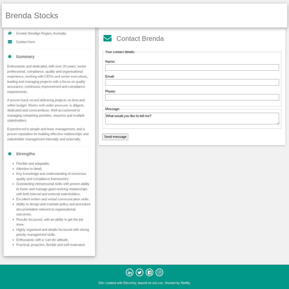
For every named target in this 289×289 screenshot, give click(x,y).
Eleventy (130, 283)
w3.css (157, 283)
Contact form (25, 42)
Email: (109, 76)
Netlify (185, 283)
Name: (110, 61)
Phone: (110, 91)
